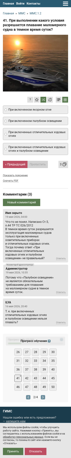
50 (53, 387)
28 (35, 352)
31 (18, 361)
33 (35, 361)
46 (18, 387)
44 (44, 378)
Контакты (33, 3)
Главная (8, 3)
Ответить (61, 258)
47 (26, 387)
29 (44, 352)
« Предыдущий (15, 164)
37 (26, 369)
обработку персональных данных (23, 436)
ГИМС (7, 411)
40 (53, 369)
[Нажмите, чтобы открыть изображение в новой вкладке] (35, 63)
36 (18, 369)
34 (44, 361)
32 (26, 361)
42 (26, 378)
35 (53, 361)
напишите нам (15, 421)
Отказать (35, 451)
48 (35, 387)
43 (35, 378)
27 (26, 352)
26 (18, 352)
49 (44, 387)
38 (35, 369)
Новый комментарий (21, 202)
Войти (20, 3)
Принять (13, 451)
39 (44, 369)
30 (53, 352)
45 (53, 378)
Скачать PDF (10, 180)
